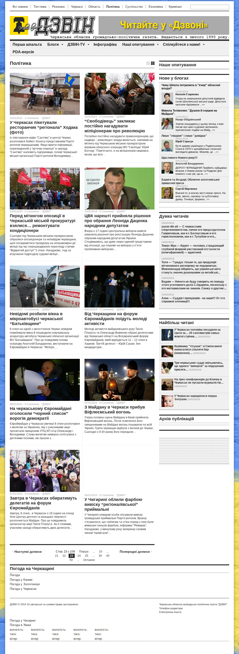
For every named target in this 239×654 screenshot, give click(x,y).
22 (64, 555)
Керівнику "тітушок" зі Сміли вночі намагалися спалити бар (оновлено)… (198, 350)
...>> (216, 151)
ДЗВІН (13, 604)
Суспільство (134, 6)
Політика (113, 6)
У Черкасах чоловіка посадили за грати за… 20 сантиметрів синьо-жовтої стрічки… (197, 333)
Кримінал (175, 6)
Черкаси (77, 6)
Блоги (53, 44)
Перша (83, 551)
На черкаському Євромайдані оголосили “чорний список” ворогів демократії (40, 413)
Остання (89, 560)
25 (86, 555)
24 (79, 555)
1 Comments (32, 118)
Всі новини (20, 6)
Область (94, 6)
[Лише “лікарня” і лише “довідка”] (167, 146)
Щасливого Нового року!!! (179, 157)
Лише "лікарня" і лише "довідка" (184, 135)
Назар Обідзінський (188, 119)
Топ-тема (40, 6)
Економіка (156, 6)
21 (56, 555)
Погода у (21, 579)
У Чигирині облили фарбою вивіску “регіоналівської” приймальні (113, 504)
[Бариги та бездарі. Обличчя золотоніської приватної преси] (167, 193)
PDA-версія (23, 52)
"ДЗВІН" (46, 118)
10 (100, 551)
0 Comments (32, 404)
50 (71, 560)
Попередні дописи (135, 551)
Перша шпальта (27, 44)
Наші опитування (138, 44)
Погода (15, 575)
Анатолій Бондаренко (190, 163)
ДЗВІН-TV (76, 44)
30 (100, 555)
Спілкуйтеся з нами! (181, 44)
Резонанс (58, 6)
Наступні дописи (28, 551)
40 (107, 555)
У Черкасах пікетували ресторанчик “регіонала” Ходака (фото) (44, 127)
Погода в (20, 625)
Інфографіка (105, 44)
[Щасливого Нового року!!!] (167, 168)
